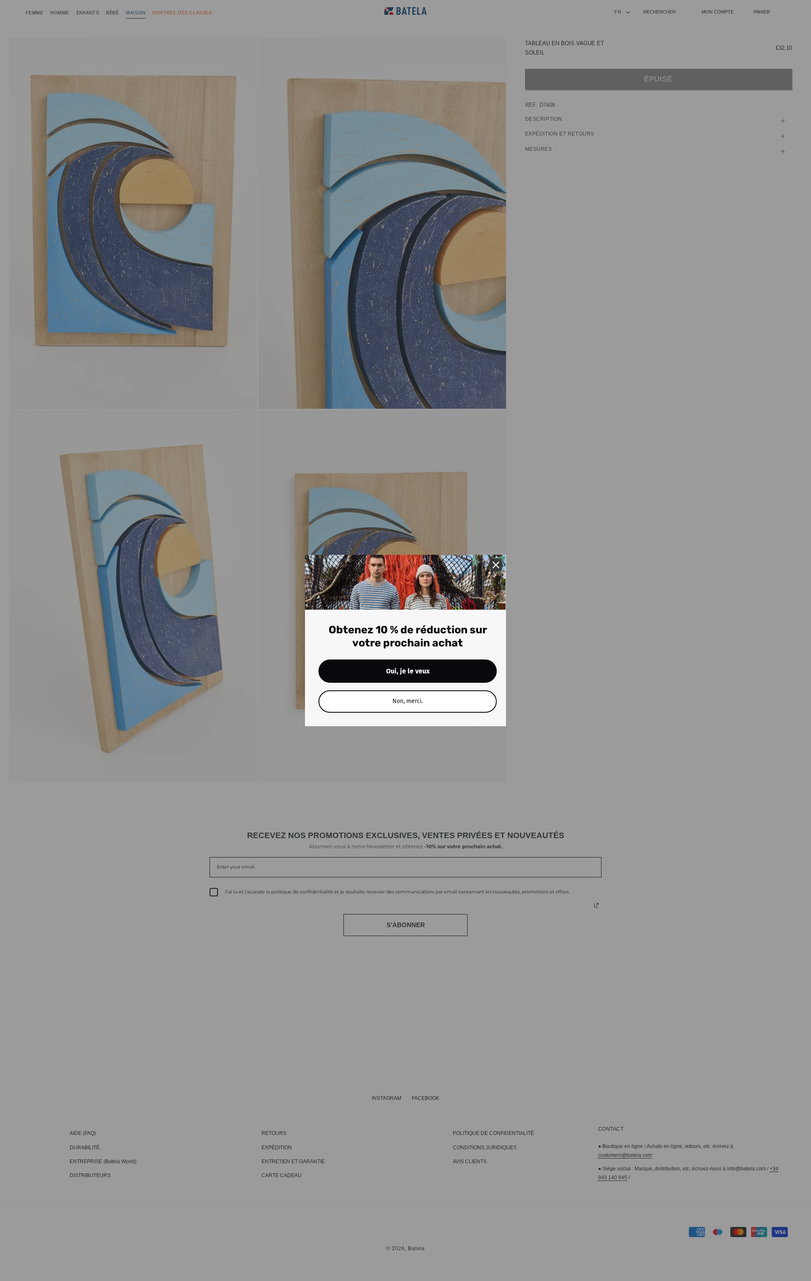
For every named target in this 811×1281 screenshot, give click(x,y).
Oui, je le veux (408, 671)
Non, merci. (407, 701)
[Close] (496, 565)
